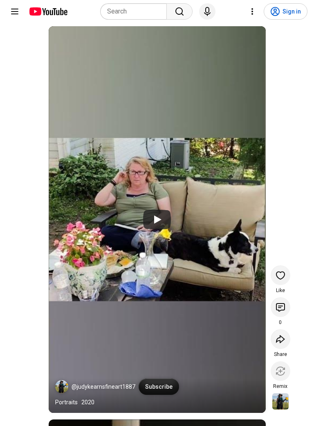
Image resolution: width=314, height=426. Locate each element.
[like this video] (280, 275)
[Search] (179, 11)
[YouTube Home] (48, 11)
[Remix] (280, 371)
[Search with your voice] (207, 11)
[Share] (280, 339)
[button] (61, 386)
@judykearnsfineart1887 (103, 386)
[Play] (157, 219)
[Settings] (252, 11)
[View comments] (280, 307)
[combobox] (136, 11)
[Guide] (15, 11)
